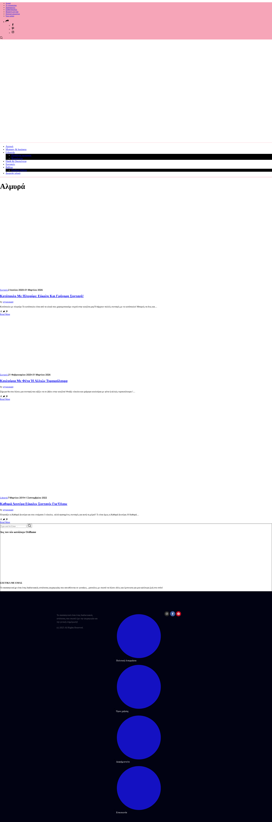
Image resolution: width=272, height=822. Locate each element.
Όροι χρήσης (10, 16)
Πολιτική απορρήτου (13, 14)
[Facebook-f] (172, 613)
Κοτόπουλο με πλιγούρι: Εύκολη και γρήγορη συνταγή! (42, 296)
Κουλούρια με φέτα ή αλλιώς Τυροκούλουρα (33, 381)
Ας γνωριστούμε (11, 5)
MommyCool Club (12, 12)
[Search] (29, 526)
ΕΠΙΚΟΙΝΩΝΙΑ (11, 10)
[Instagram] (166, 613)
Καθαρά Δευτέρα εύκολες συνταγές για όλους (33, 504)
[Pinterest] (178, 613)
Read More (5, 314)
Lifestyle (4, 498)
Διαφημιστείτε (10, 7)
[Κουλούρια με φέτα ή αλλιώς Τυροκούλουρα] (40, 372)
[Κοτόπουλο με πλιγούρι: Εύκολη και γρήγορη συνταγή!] (35, 287)
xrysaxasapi (8, 302)
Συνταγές (4, 290)
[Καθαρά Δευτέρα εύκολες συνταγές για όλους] (40, 495)
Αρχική (8, 3)
